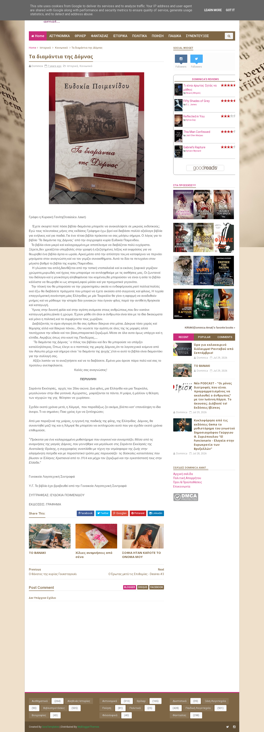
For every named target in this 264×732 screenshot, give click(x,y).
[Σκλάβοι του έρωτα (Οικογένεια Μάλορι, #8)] (224, 218)
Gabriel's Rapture (194, 147)
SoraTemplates (50, 726)
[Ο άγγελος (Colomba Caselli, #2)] (183, 318)
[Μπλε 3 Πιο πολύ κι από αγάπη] (203, 317)
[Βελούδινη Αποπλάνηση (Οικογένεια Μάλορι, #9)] (183, 251)
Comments (224, 337)
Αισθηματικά (40, 701)
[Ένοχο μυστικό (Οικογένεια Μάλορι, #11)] (203, 251)
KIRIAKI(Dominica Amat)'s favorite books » (210, 327)
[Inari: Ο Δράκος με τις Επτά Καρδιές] (203, 284)
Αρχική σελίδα (183, 474)
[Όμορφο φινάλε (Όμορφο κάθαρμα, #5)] (224, 251)
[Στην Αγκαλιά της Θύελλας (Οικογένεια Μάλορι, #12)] (183, 284)
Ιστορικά (45, 47)
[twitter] (227, 727)
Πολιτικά (135, 708)
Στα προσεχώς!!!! (184, 185)
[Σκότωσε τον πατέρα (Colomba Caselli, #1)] (224, 285)
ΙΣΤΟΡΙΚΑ (120, 36)
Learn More (213, 10)
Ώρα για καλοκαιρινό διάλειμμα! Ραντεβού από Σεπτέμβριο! (213, 349)
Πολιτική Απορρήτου (187, 478)
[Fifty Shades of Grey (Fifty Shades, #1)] (178, 110)
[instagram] (234, 727)
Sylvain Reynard (193, 151)
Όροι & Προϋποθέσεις (187, 482)
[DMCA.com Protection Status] (185, 500)
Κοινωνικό (61, 47)
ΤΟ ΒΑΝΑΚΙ (37, 553)
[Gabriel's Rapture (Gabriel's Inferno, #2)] (178, 156)
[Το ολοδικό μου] (224, 319)
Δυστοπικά (179, 701)
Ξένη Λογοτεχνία (215, 701)
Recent (184, 337)
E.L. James (191, 104)
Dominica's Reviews (205, 79)
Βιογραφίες (39, 715)
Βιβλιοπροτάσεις (54, 708)
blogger (129, 587)
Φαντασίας (179, 715)
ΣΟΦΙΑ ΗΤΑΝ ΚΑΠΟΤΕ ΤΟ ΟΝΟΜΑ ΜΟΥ (141, 555)
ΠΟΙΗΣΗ (158, 36)
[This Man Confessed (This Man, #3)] (178, 141)
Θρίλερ (141, 701)
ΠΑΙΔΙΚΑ (175, 36)
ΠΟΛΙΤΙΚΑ (139, 36)
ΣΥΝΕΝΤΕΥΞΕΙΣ (197, 36)
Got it (230, 10)
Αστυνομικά (109, 701)
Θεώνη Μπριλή (193, 93)
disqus (142, 587)
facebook (156, 587)
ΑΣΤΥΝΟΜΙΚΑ (59, 36)
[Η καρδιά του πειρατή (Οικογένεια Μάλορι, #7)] (203, 218)
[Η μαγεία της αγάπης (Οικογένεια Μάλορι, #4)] (183, 218)
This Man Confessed (196, 131)
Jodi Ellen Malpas (194, 135)
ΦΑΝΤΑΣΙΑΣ (99, 36)
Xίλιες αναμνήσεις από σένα (93, 555)
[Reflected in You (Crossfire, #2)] (178, 125)
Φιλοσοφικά (109, 715)
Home (39, 36)
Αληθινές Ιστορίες (78, 701)
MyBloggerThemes (88, 726)
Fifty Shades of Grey (196, 101)
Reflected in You (194, 116)
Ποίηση (106, 708)
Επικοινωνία (181, 486)
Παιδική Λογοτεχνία (198, 708)
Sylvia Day (191, 120)
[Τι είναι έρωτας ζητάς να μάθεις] (178, 94)
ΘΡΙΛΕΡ (80, 36)
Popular (204, 337)
